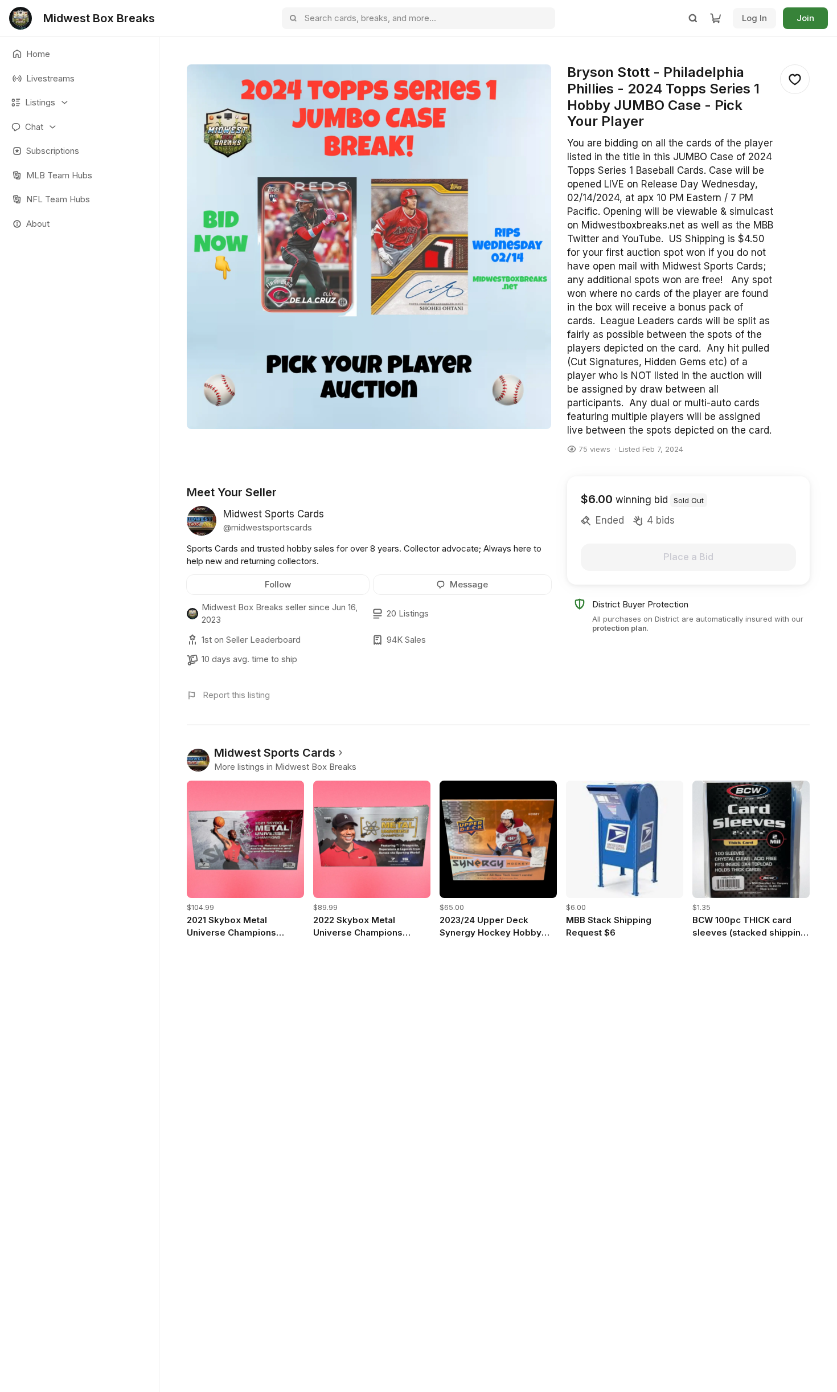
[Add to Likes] (795, 79)
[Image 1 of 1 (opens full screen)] (369, 246)
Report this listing (236, 694)
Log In (754, 18)
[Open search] (693, 18)
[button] (79, 103)
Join (805, 18)
